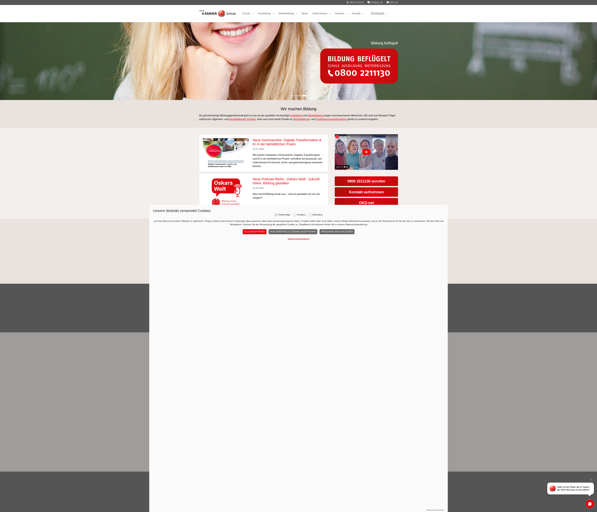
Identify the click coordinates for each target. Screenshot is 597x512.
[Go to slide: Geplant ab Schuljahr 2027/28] (293, 96)
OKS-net (366, 203)
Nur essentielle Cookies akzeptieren (293, 231)
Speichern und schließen (337, 231)
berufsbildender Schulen (242, 119)
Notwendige (284, 215)
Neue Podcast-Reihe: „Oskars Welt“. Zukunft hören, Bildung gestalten (286, 181)
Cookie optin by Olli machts (435, 510)
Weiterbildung (315, 115)
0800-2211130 (356, 2)
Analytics (301, 215)
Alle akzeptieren (254, 231)
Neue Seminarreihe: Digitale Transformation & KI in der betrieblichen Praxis (287, 142)
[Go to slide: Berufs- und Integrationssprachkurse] (298, 96)
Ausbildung (296, 115)
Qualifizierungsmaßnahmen (331, 119)
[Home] (217, 13)
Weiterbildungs (301, 119)
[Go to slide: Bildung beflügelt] (304, 96)
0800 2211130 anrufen (366, 181)
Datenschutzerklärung (298, 238)
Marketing (317, 215)
